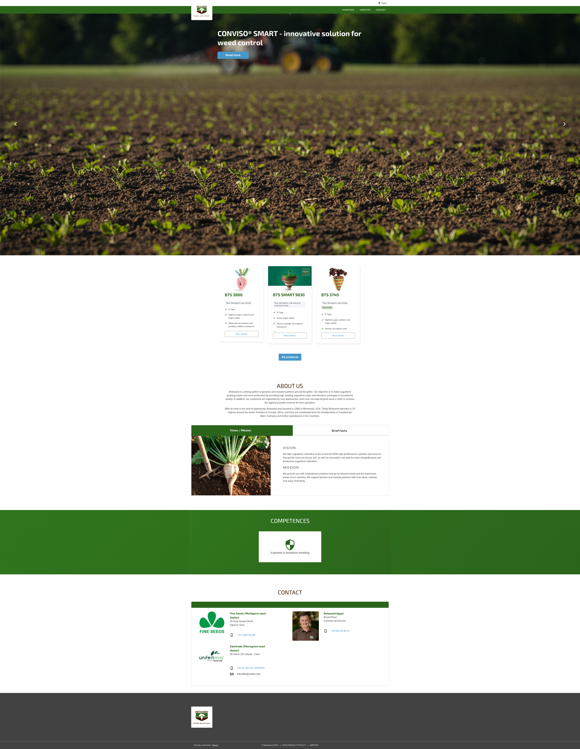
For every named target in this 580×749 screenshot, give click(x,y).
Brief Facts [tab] (339, 430)
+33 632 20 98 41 (340, 631)
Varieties (365, 10)
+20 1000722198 (246, 635)
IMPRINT (314, 745)
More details (241, 334)
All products (290, 357)
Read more (233, 55)
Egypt (384, 3)
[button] (290, 14)
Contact (381, 10)
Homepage (348, 10)
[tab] (290, 605)
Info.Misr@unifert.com (248, 674)
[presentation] (15, 124)
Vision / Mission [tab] (240, 430)
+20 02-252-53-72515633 (250, 668)
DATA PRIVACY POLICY (294, 745)
